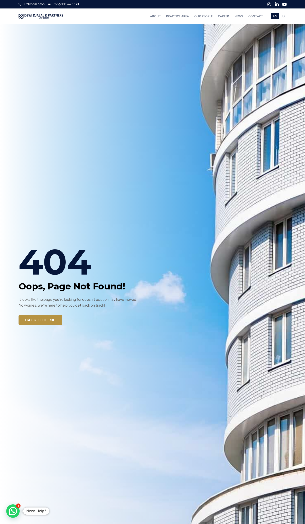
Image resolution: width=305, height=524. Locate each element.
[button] (13, 511)
